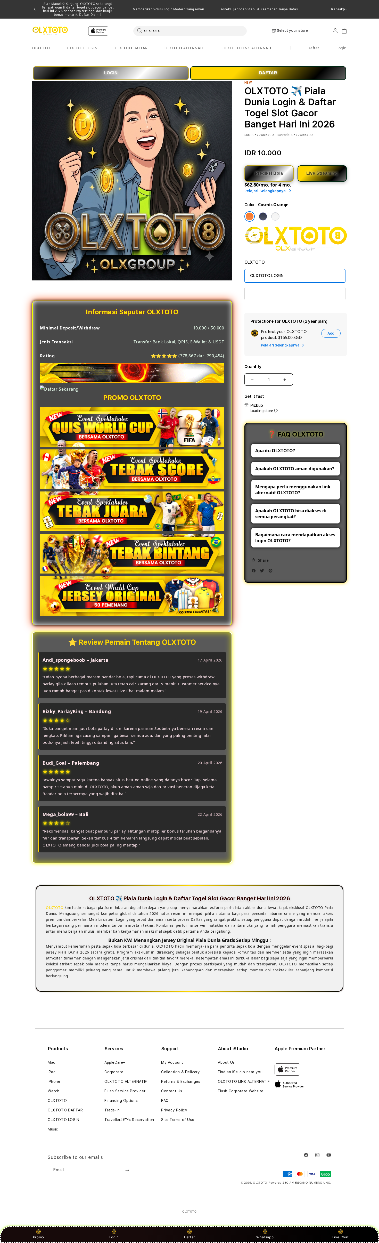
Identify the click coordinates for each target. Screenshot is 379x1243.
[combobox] (190, 30)
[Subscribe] (127, 1170)
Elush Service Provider (124, 1091)
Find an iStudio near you (240, 1072)
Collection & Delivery (180, 1072)
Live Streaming (322, 173)
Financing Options (121, 1101)
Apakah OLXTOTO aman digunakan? (294, 469)
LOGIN (111, 73)
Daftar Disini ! (89, 14)
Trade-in (112, 1110)
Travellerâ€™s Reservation (129, 1120)
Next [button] (344, 9)
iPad (51, 1072)
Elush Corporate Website (240, 1091)
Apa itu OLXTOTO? (275, 451)
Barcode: (283, 135)
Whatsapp (265, 1237)
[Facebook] (255, 572)
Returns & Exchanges (180, 1081)
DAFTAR (268, 73)
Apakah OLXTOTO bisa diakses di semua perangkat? (290, 514)
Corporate (113, 1072)
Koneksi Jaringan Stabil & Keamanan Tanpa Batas (259, 9)
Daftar (189, 1237)
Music (53, 1129)
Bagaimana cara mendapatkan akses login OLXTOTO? (295, 538)
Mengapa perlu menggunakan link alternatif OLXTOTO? (293, 490)
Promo (38, 1237)
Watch (54, 1091)
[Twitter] (263, 572)
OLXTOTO (41, 47)
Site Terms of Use (177, 1120)
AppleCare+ (115, 1062)
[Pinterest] (271, 572)
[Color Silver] (275, 216)
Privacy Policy (174, 1110)
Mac (51, 1062)
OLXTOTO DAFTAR (131, 47)
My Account (172, 1062)
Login (114, 1237)
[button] (41, 48)
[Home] (50, 31)
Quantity (252, 366)
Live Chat (340, 1237)
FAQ (165, 1101)
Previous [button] (34, 9)
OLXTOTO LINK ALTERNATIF (248, 47)
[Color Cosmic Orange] (249, 216)
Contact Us (171, 1091)
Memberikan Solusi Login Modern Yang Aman (168, 9)
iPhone (54, 1081)
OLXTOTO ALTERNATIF (184, 47)
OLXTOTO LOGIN (82, 47)
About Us (226, 1062)
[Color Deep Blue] (263, 216)
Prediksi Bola (269, 173)
